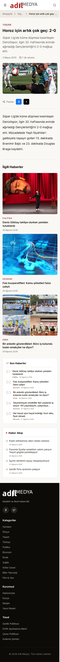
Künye (6, 598)
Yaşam (20, 13)
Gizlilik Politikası (11, 623)
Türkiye (6, 542)
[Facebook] (6, 510)
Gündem (7, 526)
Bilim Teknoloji (10, 572)
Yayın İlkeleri (9, 608)
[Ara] (54, 5)
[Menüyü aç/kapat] (5, 5)
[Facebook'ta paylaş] (19, 102)
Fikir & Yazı (8, 577)
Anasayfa (7, 13)
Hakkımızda (9, 593)
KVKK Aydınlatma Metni (15, 628)
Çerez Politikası (11, 634)
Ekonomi (7, 552)
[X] (14, 510)
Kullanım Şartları (11, 639)
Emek (5, 557)
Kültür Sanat (9, 567)
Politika (6, 547)
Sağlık (6, 562)
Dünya (6, 531)
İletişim (6, 603)
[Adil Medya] (23, 5)
